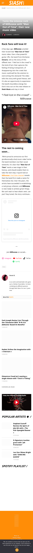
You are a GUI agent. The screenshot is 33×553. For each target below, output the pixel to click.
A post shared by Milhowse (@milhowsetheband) (16, 239)
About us (16, 535)
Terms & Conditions (16, 539)
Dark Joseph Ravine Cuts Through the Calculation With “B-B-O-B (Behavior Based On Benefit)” (15, 322)
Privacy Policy (16, 537)
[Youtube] (19, 531)
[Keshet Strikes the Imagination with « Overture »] (16, 338)
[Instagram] (14, 531)
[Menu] (3, 3)
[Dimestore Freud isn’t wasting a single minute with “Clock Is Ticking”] (16, 365)
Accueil (3, 8)
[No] (31, 546)
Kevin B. (10, 34)
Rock (4, 267)
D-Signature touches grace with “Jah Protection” (21, 442)
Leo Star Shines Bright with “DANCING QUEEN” (22, 454)
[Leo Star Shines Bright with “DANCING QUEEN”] (7, 454)
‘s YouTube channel (13, 175)
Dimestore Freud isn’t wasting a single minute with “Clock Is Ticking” (16, 377)
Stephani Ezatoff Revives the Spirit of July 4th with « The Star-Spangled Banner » (21, 428)
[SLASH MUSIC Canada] (16, 3)
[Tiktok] (24, 531)
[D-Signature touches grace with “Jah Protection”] (7, 442)
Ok (17, 550)
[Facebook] (9, 531)
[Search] (30, 3)
